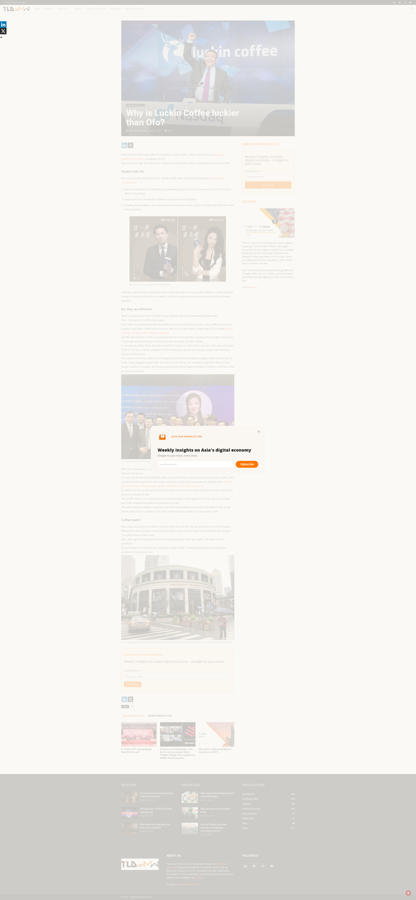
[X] (3, 31)
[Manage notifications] (408, 892)
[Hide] (1, 37)
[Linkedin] (3, 24)
